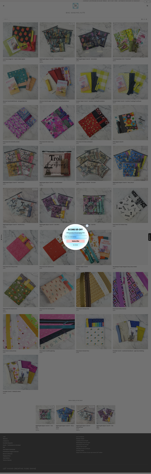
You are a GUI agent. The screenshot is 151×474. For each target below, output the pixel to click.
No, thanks (75, 245)
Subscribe (75, 241)
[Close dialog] (87, 226)
